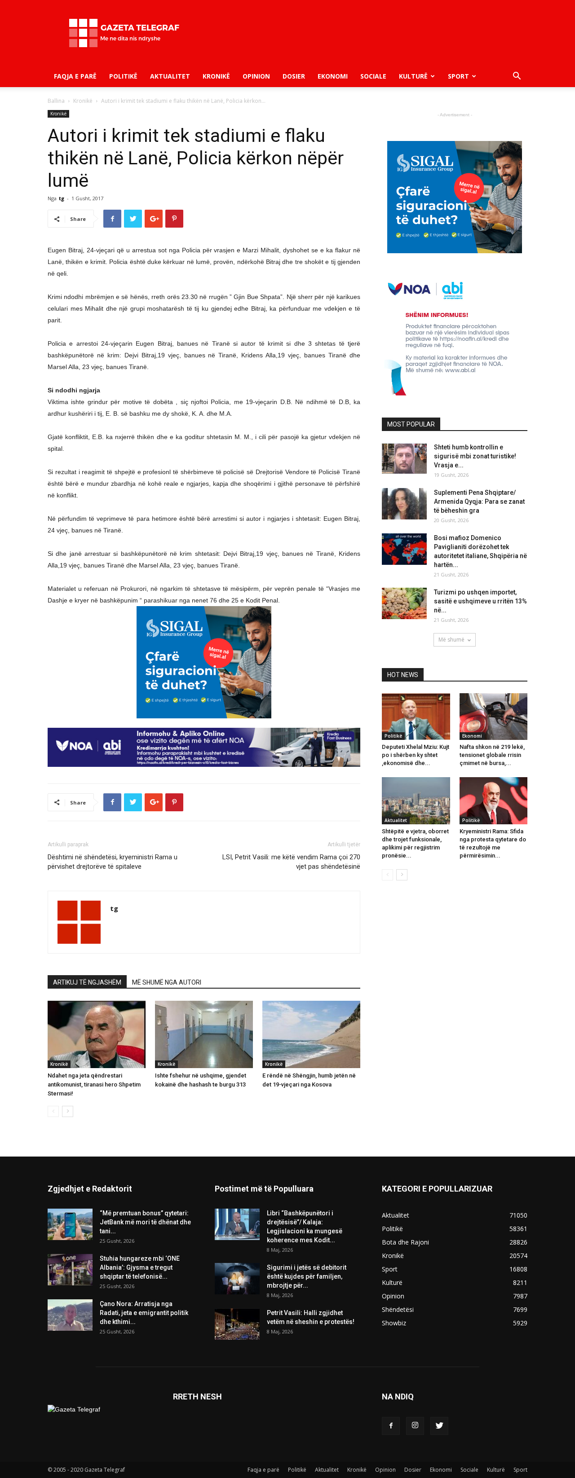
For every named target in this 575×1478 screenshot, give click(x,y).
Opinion (256, 76)
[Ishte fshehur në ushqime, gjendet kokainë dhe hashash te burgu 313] (204, 1034)
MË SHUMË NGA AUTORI (166, 982)
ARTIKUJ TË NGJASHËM (87, 982)
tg (61, 198)
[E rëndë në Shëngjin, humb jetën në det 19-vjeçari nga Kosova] (311, 1034)
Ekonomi (333, 76)
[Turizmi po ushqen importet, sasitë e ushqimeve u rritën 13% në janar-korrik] (404, 603)
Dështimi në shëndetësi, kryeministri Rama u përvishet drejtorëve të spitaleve (112, 862)
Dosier (294, 76)
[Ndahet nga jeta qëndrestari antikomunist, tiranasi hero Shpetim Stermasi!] (97, 1034)
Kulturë (413, 76)
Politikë (123, 76)
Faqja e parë (75, 76)
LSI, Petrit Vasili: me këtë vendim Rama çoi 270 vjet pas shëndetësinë (291, 862)
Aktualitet (170, 76)
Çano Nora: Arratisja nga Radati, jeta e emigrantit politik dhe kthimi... (144, 1312)
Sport (458, 76)
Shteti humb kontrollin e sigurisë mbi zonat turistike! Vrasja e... (475, 456)
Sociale (373, 76)
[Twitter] (439, 1426)
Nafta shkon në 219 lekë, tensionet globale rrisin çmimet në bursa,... (492, 754)
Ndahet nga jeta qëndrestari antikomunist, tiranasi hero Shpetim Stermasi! (94, 1084)
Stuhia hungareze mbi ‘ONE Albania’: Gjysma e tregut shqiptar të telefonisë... (140, 1267)
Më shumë (451, 639)
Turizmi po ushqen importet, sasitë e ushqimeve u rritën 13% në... (480, 601)
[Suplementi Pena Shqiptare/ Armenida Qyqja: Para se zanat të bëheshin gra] (404, 503)
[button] (516, 77)
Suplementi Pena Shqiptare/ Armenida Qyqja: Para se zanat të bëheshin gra (479, 501)
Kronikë (216, 76)
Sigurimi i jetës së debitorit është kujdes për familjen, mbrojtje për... (306, 1276)
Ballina (56, 101)
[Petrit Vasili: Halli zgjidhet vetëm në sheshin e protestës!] (237, 1324)
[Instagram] (415, 1426)
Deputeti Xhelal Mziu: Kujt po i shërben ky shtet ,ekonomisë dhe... (415, 754)
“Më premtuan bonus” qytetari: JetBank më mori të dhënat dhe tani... (145, 1222)
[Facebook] (391, 1426)
